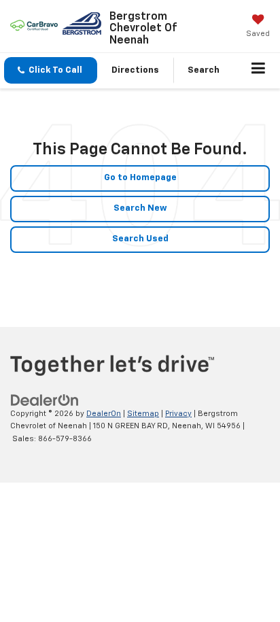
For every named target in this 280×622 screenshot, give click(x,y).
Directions (135, 70)
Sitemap (143, 413)
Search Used (140, 239)
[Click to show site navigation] (258, 70)
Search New (140, 208)
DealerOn (103, 413)
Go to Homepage (140, 177)
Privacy (178, 413)
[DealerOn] (45, 400)
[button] (50, 70)
